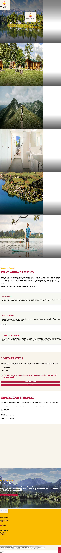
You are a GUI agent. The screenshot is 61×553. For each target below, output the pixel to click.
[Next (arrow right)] (1, 552)
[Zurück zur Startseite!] (30, 19)
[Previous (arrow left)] (0, 552)
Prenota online (30, 384)
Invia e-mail (5, 370)
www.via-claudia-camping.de (8, 495)
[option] (30, 64)
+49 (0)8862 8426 (6, 368)
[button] (3, 259)
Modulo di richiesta (30, 381)
